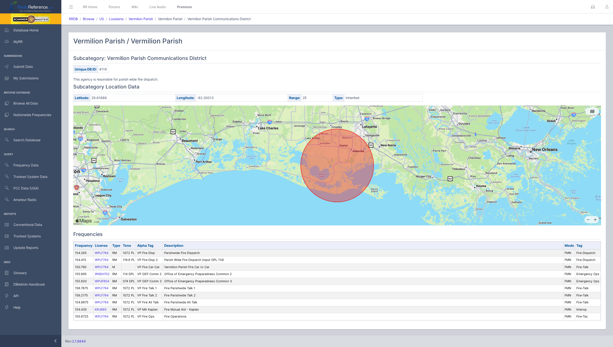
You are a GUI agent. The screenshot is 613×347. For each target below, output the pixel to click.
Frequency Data (26, 165)
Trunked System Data (30, 177)
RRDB (73, 19)
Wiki (134, 7)
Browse (88, 19)
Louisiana (116, 19)
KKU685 (101, 309)
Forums (114, 7)
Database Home (26, 30)
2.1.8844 (79, 341)
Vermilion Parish (141, 19)
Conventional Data (27, 225)
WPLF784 (101, 253)
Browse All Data (25, 103)
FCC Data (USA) (26, 188)
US (101, 19)
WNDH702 (102, 274)
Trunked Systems (27, 236)
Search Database (26, 140)
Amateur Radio (24, 200)
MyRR (18, 42)
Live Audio (157, 7)
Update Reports (25, 248)
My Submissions (26, 78)
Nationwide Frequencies (32, 115)
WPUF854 (102, 281)
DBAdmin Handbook (29, 284)
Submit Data (23, 67)
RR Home (90, 7)
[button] (593, 7)
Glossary (20, 273)
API (16, 296)
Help (17, 307)
